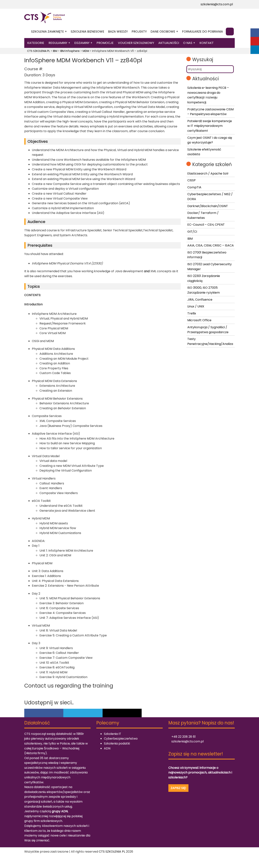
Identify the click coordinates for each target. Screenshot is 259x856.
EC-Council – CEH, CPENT (206, 224)
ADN (107, 748)
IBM (190, 238)
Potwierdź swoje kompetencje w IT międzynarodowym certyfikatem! (209, 126)
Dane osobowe (163, 31)
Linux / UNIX (195, 306)
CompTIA (194, 187)
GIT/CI (192, 231)
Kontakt (206, 43)
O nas (187, 43)
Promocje (105, 43)
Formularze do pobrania (202, 31)
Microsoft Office (199, 320)
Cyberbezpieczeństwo (121, 738)
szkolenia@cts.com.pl (216, 4)
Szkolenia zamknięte (47, 31)
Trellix (191, 313)
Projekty (139, 31)
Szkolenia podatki (117, 743)
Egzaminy (81, 43)
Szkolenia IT (112, 734)
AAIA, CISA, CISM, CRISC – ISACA (210, 245)
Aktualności (168, 43)
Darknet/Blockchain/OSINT (207, 206)
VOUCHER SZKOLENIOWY (136, 43)
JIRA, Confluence (199, 299)
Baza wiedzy (118, 31)
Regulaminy (58, 43)
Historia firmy (35, 753)
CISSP (191, 180)
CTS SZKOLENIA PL (112, 851)
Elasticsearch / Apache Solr (208, 173)
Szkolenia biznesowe (87, 31)
